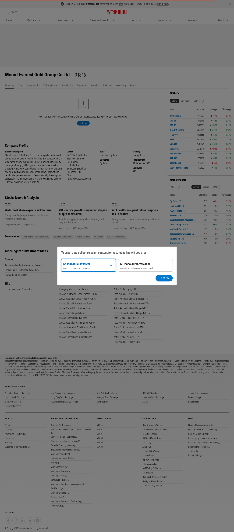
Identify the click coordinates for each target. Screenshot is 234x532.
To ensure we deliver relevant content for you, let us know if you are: (103, 253)
